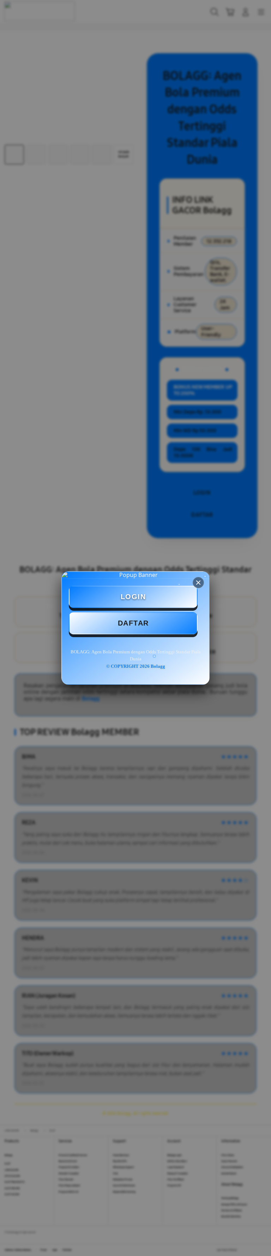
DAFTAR (133, 623)
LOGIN (133, 597)
